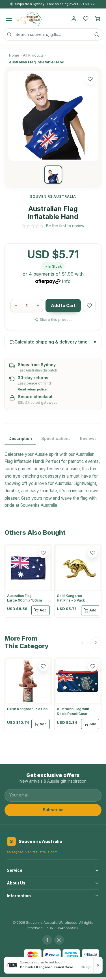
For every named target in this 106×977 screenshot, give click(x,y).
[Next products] (95, 643)
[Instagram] (59, 940)
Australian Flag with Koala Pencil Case (73, 711)
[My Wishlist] (85, 18)
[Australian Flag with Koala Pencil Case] (78, 681)
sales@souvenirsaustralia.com (32, 852)
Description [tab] (20, 438)
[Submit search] (96, 34)
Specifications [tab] (56, 438)
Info (66, 281)
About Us (16, 883)
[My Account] (73, 18)
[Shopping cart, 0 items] (97, 18)
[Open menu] (9, 18)
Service (14, 870)
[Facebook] (47, 940)
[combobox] (53, 34)
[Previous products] (82, 643)
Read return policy (32, 389)
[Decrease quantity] (16, 305)
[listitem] (53, 175)
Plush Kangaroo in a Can (27, 709)
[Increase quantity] (38, 305)
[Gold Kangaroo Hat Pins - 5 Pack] (78, 567)
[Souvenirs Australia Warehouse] (29, 18)
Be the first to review (65, 226)
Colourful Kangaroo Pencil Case (46, 967)
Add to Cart (63, 305)
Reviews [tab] (88, 438)
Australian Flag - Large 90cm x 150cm (24, 598)
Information (19, 895)
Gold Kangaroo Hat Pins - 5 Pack (71, 598)
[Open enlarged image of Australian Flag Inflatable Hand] (53, 116)
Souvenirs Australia (38, 505)
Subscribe (53, 809)
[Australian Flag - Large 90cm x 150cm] (28, 567)
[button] (90, 78)
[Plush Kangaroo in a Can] (28, 681)
